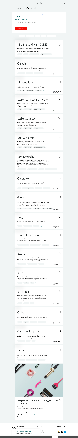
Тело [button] (44, 36)
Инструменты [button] (51, 36)
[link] (12, 8)
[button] (65, 3)
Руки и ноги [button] (30, 36)
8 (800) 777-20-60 (61, 426)
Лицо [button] (37, 36)
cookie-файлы (31, 436)
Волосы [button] (22, 36)
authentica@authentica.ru (62, 427)
